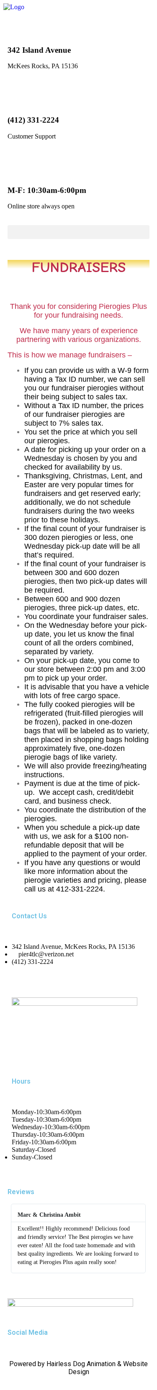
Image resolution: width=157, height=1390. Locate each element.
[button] (78, 232)
